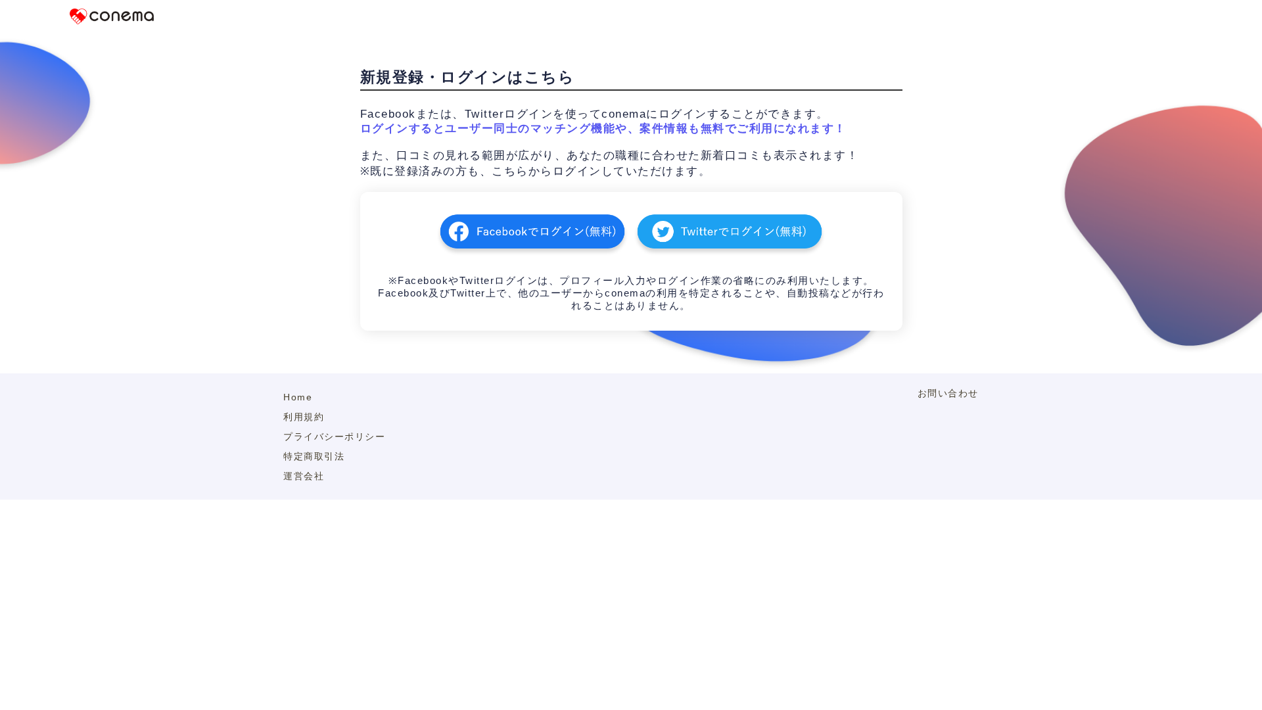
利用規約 (303, 417)
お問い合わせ (948, 393)
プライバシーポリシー (334, 436)
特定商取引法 (313, 456)
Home (297, 397)
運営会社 (303, 476)
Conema (112, 16)
